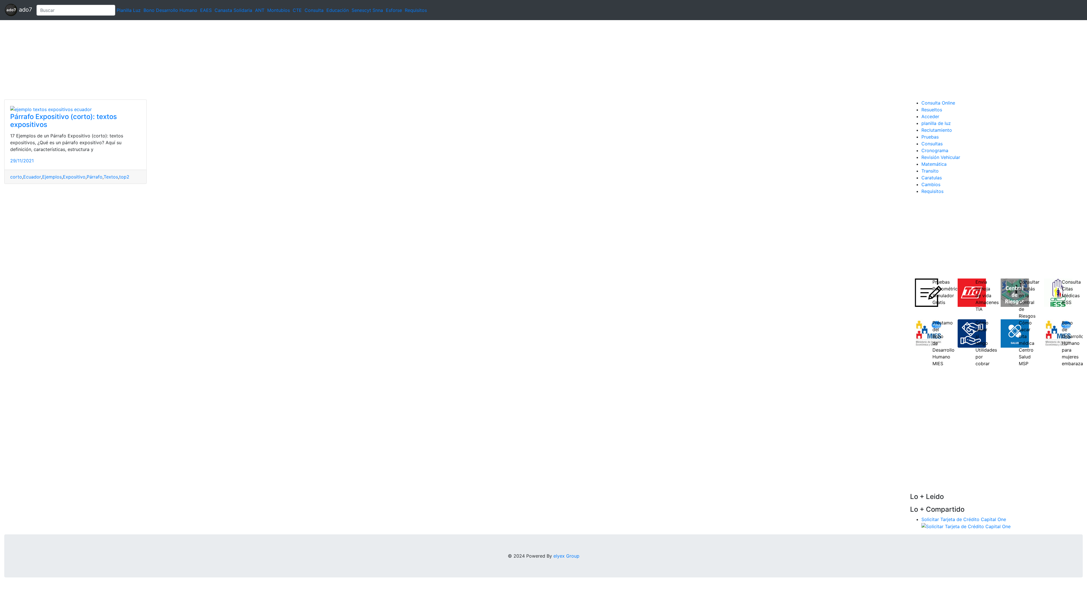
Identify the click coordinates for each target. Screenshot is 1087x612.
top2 (124, 177)
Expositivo (74, 177)
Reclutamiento (936, 130)
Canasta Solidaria (233, 10)
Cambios (930, 184)
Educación (337, 10)
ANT (259, 10)
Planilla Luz (129, 10)
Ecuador (32, 177)
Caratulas (931, 177)
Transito (930, 171)
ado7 (24, 9)
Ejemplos (52, 177)
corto (16, 177)
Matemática (934, 164)
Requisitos (416, 10)
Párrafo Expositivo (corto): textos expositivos (63, 120)
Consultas (932, 143)
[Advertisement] (170, 59)
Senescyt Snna (367, 10)
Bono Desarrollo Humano (170, 10)
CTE (297, 10)
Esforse (394, 10)
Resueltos (931, 109)
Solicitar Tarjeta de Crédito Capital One (963, 519)
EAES (206, 10)
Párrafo (94, 177)
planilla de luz (936, 123)
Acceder (930, 116)
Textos (111, 177)
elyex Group (566, 556)
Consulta (314, 10)
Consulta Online (938, 103)
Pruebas (930, 137)
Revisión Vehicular (940, 157)
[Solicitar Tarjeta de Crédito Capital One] (966, 526)
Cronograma (934, 150)
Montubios (278, 10)
